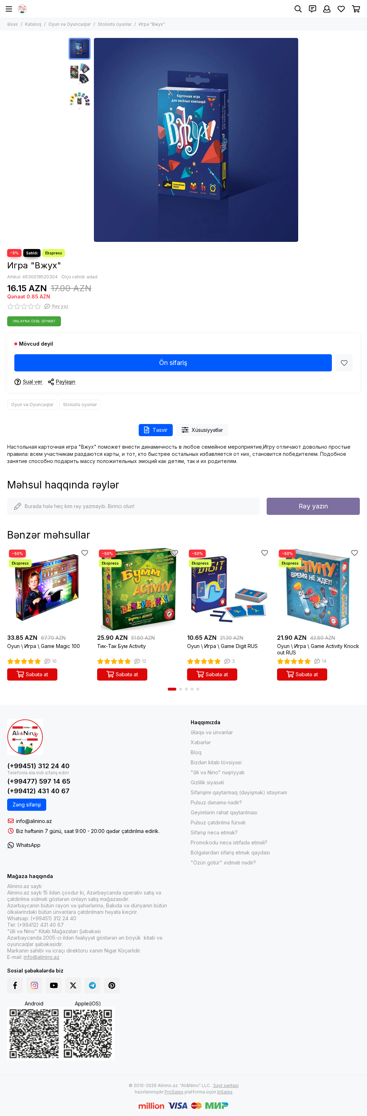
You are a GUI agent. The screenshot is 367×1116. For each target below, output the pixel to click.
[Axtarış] (298, 9)
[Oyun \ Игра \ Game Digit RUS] (228, 589)
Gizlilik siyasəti (207, 782)
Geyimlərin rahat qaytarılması (224, 812)
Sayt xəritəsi (226, 1085)
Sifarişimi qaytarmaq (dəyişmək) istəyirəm (239, 792)
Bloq (196, 752)
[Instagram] (34, 985)
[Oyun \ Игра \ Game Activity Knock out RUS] (318, 589)
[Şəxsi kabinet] (327, 9)
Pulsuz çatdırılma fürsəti (218, 822)
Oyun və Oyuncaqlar (69, 24)
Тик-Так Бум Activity (121, 646)
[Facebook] (15, 985)
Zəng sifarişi (27, 804)
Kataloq (33, 24)
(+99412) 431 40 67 (38, 791)
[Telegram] (92, 985)
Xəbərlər (201, 742)
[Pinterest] (112, 985)
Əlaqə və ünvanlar (212, 732)
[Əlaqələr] (312, 9)
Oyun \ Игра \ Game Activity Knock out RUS (318, 649)
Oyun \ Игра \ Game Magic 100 (43, 646)
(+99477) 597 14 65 (38, 781)
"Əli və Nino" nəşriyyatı (217, 772)
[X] (73, 985)
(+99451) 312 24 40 (38, 766)
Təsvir (160, 430)
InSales (225, 1092)
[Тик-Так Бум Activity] (138, 589)
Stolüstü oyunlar (115, 24)
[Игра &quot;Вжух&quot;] (196, 140)
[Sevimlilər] (344, 362)
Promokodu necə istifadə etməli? (229, 842)
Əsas (12, 24)
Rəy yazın (313, 506)
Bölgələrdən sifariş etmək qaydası (230, 852)
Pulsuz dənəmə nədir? (216, 802)
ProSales (174, 1092)
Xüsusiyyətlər (207, 430)
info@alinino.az (34, 821)
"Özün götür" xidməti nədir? (223, 862)
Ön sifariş (173, 362)
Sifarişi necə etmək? (214, 832)
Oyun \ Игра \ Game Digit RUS (222, 646)
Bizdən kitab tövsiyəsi (216, 762)
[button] (97, 140)
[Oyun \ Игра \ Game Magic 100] (48, 589)
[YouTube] (54, 985)
